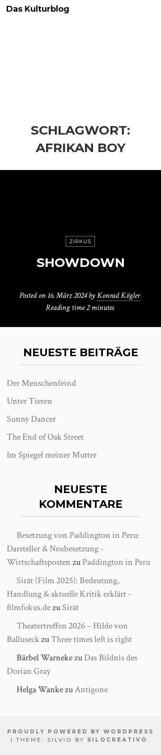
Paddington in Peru (116, 562)
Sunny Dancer (31, 419)
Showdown (81, 262)
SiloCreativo (117, 739)
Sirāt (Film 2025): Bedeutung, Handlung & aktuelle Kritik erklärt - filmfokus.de (69, 594)
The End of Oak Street (45, 437)
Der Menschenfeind (41, 383)
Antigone (91, 689)
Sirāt (70, 607)
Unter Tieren (29, 401)
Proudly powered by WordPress (80, 731)
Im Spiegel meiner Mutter (52, 455)
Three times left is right (91, 639)
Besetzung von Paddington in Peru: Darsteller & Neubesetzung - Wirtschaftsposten (73, 548)
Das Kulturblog (37, 9)
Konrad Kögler (118, 295)
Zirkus (80, 241)
